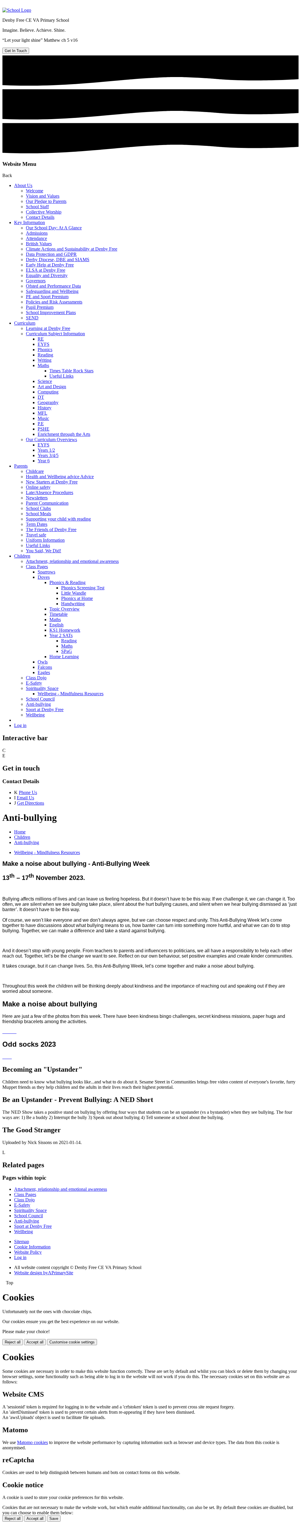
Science (45, 381)
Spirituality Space (42, 688)
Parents (21, 465)
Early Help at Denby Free (50, 264)
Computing (48, 391)
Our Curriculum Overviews (51, 439)
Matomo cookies (32, 1442)
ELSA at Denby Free (45, 270)
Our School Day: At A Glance (54, 227)
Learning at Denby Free (48, 328)
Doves (44, 577)
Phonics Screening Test (82, 587)
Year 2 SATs (61, 635)
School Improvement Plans (51, 312)
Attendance (36, 238)
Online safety (38, 487)
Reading (45, 354)
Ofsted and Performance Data (53, 286)
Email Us (25, 797)
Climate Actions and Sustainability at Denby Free (71, 248)
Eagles (44, 672)
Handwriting (73, 603)
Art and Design (52, 386)
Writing (44, 360)
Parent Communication (47, 503)
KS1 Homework (64, 630)
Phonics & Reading (67, 582)
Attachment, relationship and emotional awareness (72, 561)
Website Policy (28, 1252)
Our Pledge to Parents (46, 201)
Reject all (13, 1342)
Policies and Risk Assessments (54, 301)
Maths (43, 365)
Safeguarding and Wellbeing (52, 291)
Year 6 (44, 460)
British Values (39, 243)
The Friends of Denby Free (51, 529)
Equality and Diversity (47, 275)
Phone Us (28, 792)
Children (22, 555)
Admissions (37, 233)
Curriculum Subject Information (55, 333)
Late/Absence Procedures (49, 492)
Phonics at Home (77, 598)
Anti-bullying (38, 704)
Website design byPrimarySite (43, 1272)
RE (41, 338)
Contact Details (40, 217)
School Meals (38, 513)
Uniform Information (45, 540)
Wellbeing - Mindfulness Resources (70, 693)
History (44, 407)
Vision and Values (42, 196)
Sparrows (46, 571)
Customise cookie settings (72, 1342)
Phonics (45, 349)
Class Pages (37, 566)
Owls (43, 661)
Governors (36, 280)
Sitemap (21, 1241)
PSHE (43, 428)
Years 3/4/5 (48, 455)
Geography (48, 402)
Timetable (58, 614)
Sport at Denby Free (44, 709)
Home (20, 831)
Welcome (34, 190)
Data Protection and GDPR (51, 254)
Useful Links (61, 376)
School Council (40, 698)
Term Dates (36, 524)
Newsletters (37, 497)
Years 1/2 (46, 450)
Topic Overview (64, 608)
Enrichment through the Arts (64, 434)
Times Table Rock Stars (71, 370)
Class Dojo (36, 677)
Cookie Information (32, 1246)
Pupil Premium (39, 307)
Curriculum (24, 323)
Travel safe (36, 534)
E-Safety (34, 683)
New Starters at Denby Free (52, 481)
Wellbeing (35, 714)
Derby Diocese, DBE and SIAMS (57, 259)
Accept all (35, 1342)
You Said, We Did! (43, 550)
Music (43, 418)
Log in (20, 725)
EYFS (43, 344)
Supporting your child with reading (58, 518)
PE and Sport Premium (47, 296)
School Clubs (38, 508)
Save (53, 1518)
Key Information (29, 222)
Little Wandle (73, 593)
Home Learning (64, 656)
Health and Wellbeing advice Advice (60, 476)
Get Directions (30, 803)
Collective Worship (43, 211)
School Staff (37, 206)
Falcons (45, 667)
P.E (41, 423)
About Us (23, 185)
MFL (42, 413)
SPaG (66, 651)
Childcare (35, 471)
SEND (32, 317)
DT (41, 397)
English (56, 624)
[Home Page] (16, 10)
